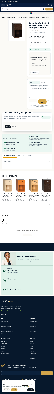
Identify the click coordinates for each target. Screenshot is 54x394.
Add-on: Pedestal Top (9, 124)
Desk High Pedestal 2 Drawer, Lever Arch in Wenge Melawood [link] (33, 17)
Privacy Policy (25, 386)
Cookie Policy (33, 351)
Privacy (31, 348)
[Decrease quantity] (30, 100)
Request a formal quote (9, 144)
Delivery (3, 348)
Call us (19, 13)
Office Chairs (4, 324)
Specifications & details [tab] (9, 155)
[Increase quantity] (35, 100)
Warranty (3, 351)
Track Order (4, 343)
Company (32, 338)
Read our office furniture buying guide (11, 311)
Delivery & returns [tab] (22, 155)
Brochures (32, 343)
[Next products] (51, 205)
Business (32, 318)
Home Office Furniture (6, 326)
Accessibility (33, 353)
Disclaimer (32, 358)
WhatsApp (26, 13)
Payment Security (5, 353)
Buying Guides (33, 331)
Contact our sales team (9, 150)
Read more (34, 72)
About (31, 341)
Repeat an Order (33, 329)
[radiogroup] (27, 126)
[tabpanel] (27, 163)
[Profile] (48, 4)
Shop (2, 318)
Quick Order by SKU (34, 324)
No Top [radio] (14, 126)
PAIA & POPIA (33, 356)
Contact (3, 356)
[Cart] (51, 4)
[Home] (12, 5)
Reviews (30, 155)
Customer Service (6, 338)
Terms (31, 346)
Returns (3, 346)
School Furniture (5, 334)
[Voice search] (43, 9)
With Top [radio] (8, 126)
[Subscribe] (47, 373)
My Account (4, 341)
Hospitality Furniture (5, 329)
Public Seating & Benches (7, 331)
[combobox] (22, 9)
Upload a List (33, 326)
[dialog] (18, 386)
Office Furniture (4, 321)
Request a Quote (33, 321)
